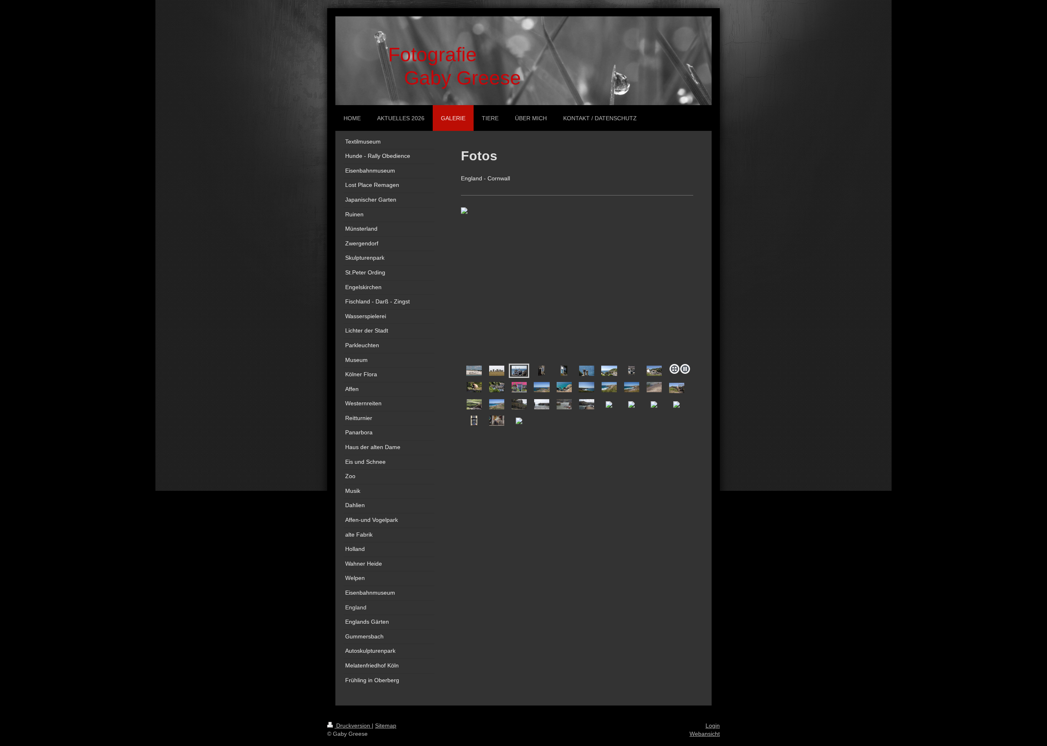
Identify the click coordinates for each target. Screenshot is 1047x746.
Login (712, 725)
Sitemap (385, 725)
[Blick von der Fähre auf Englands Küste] (474, 371)
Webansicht (705, 733)
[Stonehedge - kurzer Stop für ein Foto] (496, 371)
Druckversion (353, 725)
